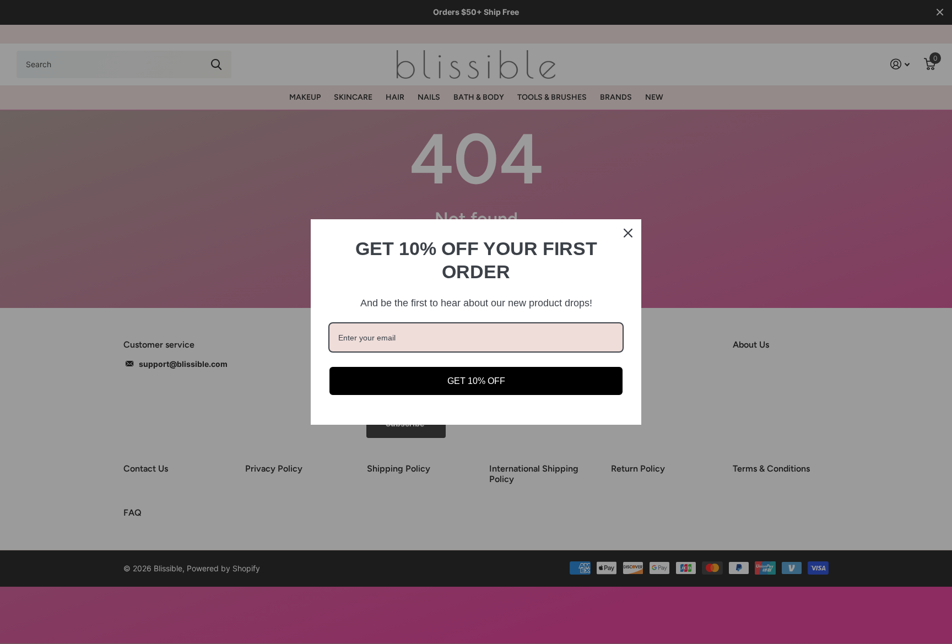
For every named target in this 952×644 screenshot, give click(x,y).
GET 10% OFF (476, 381)
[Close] (628, 233)
